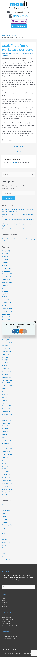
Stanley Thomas (7, 239)
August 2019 (6, 492)
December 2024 (7, 308)
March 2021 (5, 437)
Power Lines (5, 548)
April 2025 (5, 297)
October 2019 (6, 486)
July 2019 (5, 495)
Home (3, 598)
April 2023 (5, 366)
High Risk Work (6, 531)
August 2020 (6, 457)
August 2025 (6, 285)
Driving (4, 516)
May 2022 (5, 397)
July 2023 (5, 357)
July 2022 (5, 391)
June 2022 (5, 394)
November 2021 (7, 414)
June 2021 (5, 429)
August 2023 (6, 354)
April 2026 (5, 262)
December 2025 (7, 274)
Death (4, 513)
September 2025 (7, 282)
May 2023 (5, 363)
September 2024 (7, 317)
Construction (6, 510)
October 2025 (6, 279)
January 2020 (6, 477)
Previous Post (18, 146)
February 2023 (6, 371)
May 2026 (5, 259)
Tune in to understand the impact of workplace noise (18, 229)
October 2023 (6, 348)
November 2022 (7, 380)
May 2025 (5, 294)
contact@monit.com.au (20, 12)
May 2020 (5, 466)
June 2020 (5, 463)
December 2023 (7, 343)
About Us (5, 600)
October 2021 (6, 417)
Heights (4, 528)
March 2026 (5, 265)
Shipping (4, 553)
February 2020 (6, 475)
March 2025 (5, 300)
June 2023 (5, 360)
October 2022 (6, 383)
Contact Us (5, 607)
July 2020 (5, 460)
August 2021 (6, 423)
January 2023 (6, 374)
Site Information (6, 617)
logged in (14, 162)
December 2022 (7, 377)
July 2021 (5, 426)
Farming (4, 522)
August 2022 (6, 388)
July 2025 (5, 288)
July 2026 (5, 254)
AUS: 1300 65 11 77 (9, 638)
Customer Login (7, 623)
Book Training (6, 621)
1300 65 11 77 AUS (20, 16)
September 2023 (7, 351)
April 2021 (5, 434)
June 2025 (5, 291)
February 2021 (6, 440)
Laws (3, 536)
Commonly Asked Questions (10, 626)
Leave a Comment (21, 53)
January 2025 (6, 305)
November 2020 (7, 449)
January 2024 (6, 340)
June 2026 (5, 257)
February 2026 (6, 268)
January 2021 (6, 443)
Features (4, 602)
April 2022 (5, 400)
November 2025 (7, 277)
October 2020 (6, 452)
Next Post (19, 151)
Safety (4, 551)
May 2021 (5, 432)
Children (4, 508)
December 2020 (7, 446)
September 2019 (7, 489)
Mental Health (6, 542)
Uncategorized (6, 559)
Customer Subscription (9, 619)
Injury (3, 533)
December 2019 (7, 480)
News (3, 605)
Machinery (5, 539)
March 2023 (5, 368)
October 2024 (6, 314)
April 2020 (5, 469)
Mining (4, 545)
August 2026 (6, 251)
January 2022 (6, 409)
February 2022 (6, 406)
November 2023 (7, 345)
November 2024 (7, 311)
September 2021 (7, 420)
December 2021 (7, 411)
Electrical (4, 519)
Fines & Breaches (7, 525)
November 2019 (7, 483)
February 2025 (6, 302)
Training (4, 556)
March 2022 (5, 403)
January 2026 (6, 271)
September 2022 (7, 386)
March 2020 (5, 472)
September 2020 (7, 455)
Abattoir (4, 505)
